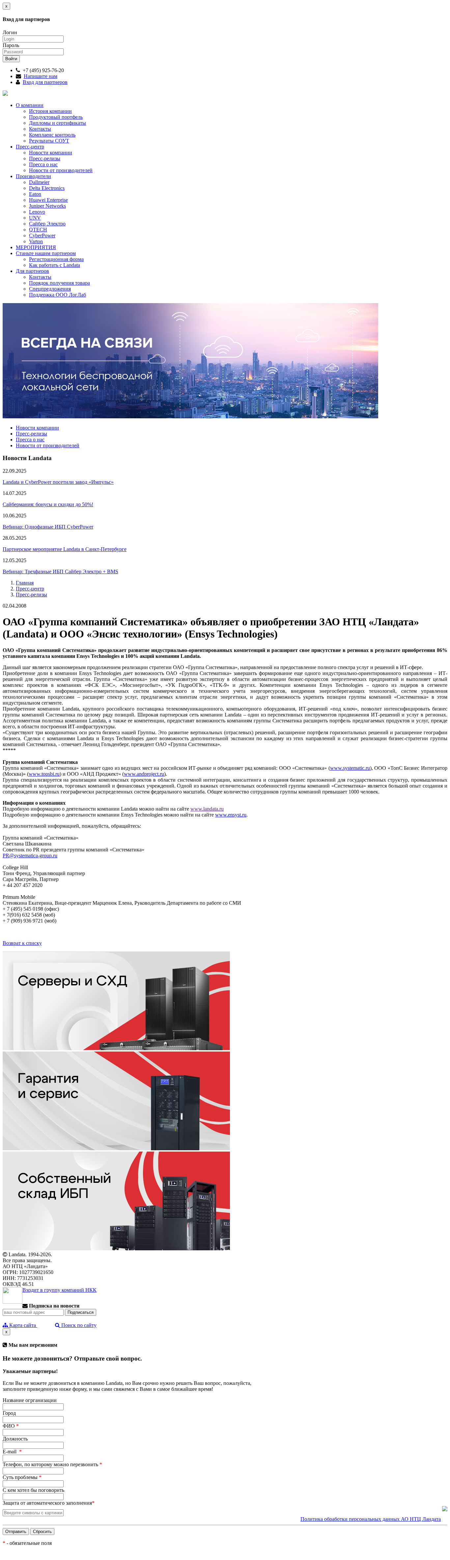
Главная (25, 582)
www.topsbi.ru (44, 774)
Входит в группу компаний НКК (59, 1290)
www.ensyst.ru (230, 815)
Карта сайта (22, 1325)
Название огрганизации (30, 1400)
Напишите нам (40, 76)
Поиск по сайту (78, 1325)
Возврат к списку (22, 943)
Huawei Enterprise (48, 200)
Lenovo (37, 212)
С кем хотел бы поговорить (33, 1490)
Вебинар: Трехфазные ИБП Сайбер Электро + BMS (60, 571)
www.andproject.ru (144, 774)
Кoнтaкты (40, 277)
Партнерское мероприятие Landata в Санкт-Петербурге (65, 549)
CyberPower (42, 235)
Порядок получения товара (59, 283)
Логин (10, 32)
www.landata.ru (207, 809)
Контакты (40, 129)
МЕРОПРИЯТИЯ (36, 247)
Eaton (35, 194)
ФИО (11, 1426)
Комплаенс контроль (52, 135)
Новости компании (50, 152)
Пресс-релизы (44, 158)
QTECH (38, 229)
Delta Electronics (47, 188)
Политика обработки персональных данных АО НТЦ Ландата (370, 1519)
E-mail (12, 1451)
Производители (33, 176)
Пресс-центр (30, 146)
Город (9, 1413)
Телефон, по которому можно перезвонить (52, 1464)
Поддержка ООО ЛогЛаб (57, 295)
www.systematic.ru (350, 768)
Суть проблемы (22, 1477)
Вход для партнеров (45, 82)
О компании (29, 105)
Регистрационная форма (56, 259)
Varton (36, 241)
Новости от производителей (61, 170)
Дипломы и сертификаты (57, 123)
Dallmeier (39, 182)
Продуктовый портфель (56, 117)
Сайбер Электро (47, 223)
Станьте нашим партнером (46, 253)
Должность (15, 1439)
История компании (50, 111)
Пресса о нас (43, 164)
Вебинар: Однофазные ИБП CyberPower (48, 527)
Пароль (11, 45)
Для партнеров (32, 271)
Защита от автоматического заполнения (49, 1503)
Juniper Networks (47, 206)
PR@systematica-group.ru (30, 855)
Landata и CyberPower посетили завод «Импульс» (58, 482)
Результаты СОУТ (49, 140)
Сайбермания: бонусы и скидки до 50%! (48, 504)
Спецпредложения (50, 289)
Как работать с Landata (54, 265)
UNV (35, 218)
